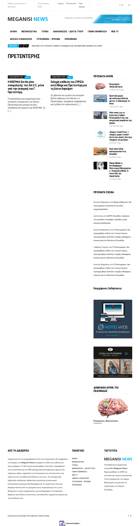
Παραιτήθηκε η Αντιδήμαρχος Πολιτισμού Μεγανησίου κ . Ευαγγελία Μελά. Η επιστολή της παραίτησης (120, 169)
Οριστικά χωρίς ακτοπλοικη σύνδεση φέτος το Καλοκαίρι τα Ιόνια (119, 99)
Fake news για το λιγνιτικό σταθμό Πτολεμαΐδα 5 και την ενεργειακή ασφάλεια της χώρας (67, 46)
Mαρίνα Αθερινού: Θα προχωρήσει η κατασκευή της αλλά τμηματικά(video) (112, 205)
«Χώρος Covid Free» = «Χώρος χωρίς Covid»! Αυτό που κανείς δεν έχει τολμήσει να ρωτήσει (120, 136)
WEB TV (114, 31)
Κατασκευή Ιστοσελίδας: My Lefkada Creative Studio (28, 516)
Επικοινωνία (71, 3)
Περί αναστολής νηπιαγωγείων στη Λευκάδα (117, 151)
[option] (82, 46)
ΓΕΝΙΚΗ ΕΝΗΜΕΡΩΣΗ (97, 31)
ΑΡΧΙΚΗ (13, 31)
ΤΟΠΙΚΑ (45, 31)
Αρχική (60, 3)
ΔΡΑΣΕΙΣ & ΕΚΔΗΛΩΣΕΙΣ (21, 39)
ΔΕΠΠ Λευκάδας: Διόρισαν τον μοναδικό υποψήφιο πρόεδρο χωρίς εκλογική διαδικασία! (111, 219)
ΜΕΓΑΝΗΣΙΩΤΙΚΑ (29, 31)
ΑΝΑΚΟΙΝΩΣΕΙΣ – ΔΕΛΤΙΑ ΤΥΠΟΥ (68, 31)
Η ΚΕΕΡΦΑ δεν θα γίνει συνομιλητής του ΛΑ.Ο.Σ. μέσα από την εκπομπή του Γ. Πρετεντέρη (26, 87)
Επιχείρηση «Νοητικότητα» (116, 85)
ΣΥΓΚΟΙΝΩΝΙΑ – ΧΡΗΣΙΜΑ (48, 39)
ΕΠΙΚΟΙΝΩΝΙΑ (71, 39)
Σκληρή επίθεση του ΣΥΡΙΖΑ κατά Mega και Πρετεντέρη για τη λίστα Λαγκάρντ (69, 85)
